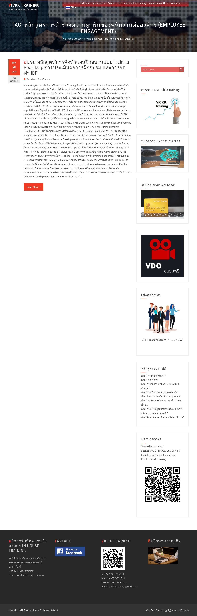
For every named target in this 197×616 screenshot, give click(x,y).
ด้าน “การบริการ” (149, 379)
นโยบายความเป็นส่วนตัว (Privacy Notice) (162, 339)
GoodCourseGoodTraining (38, 79)
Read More (32, 186)
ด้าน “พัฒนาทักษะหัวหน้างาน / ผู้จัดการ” (161, 396)
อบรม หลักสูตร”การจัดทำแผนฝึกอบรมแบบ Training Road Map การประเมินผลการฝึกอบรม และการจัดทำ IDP (76, 67)
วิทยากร (111, 3)
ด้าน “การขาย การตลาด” (153, 375)
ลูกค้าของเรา (98, 3)
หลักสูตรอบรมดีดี (157, 3)
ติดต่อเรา (175, 3)
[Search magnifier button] (181, 69)
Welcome (84, 3)
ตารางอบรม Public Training (132, 3)
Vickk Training (24, 5)
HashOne (169, 610)
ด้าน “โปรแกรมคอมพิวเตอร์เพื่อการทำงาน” (162, 417)
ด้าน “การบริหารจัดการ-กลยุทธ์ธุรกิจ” (159, 392)
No (14, 79)
